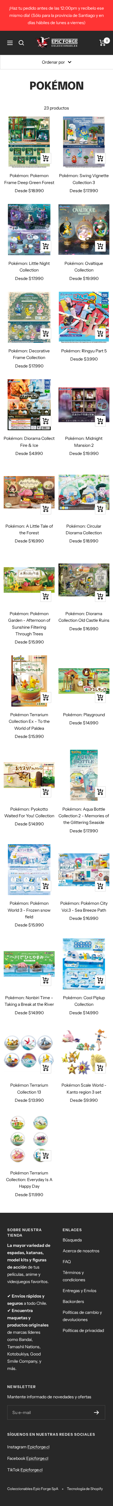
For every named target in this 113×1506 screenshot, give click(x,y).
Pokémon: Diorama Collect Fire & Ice (29, 442)
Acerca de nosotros (81, 1250)
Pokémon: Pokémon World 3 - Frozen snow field (29, 910)
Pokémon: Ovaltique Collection (83, 267)
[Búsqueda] (21, 43)
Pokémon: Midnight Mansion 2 (83, 442)
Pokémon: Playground (84, 714)
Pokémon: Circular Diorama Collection (84, 529)
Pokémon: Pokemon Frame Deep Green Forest (29, 179)
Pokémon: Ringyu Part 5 (84, 351)
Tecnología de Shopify (85, 1488)
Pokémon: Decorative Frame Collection (29, 354)
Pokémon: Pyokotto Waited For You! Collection (29, 812)
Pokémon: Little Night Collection (29, 267)
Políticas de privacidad (83, 1330)
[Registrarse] (96, 1412)
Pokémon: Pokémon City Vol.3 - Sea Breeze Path (84, 907)
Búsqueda (72, 1240)
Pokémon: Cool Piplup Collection (84, 1001)
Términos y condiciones (74, 1276)
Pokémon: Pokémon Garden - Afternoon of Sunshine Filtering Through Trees (29, 624)
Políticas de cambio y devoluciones (82, 1316)
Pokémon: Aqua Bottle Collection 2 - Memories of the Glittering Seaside (83, 815)
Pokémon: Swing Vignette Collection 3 (84, 179)
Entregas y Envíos (79, 1290)
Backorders (73, 1301)
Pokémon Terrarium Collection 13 (29, 1088)
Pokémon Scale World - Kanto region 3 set (83, 1088)
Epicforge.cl (38, 1447)
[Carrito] (102, 43)
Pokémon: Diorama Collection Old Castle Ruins (83, 617)
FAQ (67, 1261)
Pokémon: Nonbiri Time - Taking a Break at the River (29, 1001)
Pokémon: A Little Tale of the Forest (29, 529)
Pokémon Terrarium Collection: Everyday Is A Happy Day (29, 1179)
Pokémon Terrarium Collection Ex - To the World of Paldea (29, 721)
